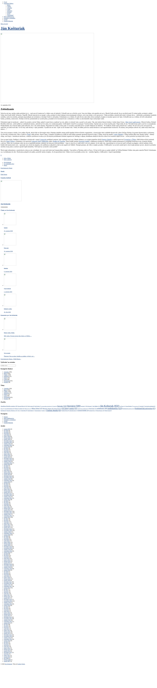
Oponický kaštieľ (84, 141)
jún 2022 (6, 502)
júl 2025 (6, 448)
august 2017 (7, 587)
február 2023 (7, 490)
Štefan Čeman (108, 410)
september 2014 (8, 639)
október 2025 (7, 443)
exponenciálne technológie (47, 406)
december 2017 (8, 582)
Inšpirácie (9, 11)
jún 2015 (6, 626)
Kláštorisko (45, 141)
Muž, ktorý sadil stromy (133, 122)
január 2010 (7, 657)
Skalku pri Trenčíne (59, 141)
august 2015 (7, 623)
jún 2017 (6, 590)
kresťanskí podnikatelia (150, 406)
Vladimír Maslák (53, 410)
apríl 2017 (6, 593)
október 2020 (7, 532)
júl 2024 (6, 465)
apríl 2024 (6, 470)
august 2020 (7, 535)
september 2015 (8, 621)
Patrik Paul (92, 408)
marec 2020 (7, 542)
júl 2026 (6, 430)
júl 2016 (6, 607)
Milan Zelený (37, 408)
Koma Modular (129, 406)
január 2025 (7, 457)
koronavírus (136, 406)
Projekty (9, 12)
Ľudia (8, 9)
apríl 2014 (6, 646)
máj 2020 (6, 539)
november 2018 (8, 565)
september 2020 (8, 533)
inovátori (83, 406)
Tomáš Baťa (24, 410)
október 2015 (7, 620)
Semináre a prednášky (9, 18)
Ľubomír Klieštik (83, 410)
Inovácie (74, 406)
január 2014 (7, 651)
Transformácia (38, 410)
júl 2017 (6, 589)
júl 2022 (6, 501)
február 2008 (7, 659)
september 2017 (8, 586)
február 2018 (7, 579)
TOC (19, 410)
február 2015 (7, 632)
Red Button (3, 410)
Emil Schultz (38, 406)
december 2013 (8, 652)
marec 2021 (7, 524)
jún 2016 (6, 608)
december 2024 (8, 458)
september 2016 (8, 604)
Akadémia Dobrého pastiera (9, 406)
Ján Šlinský (122, 406)
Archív (6, 19)
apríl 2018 (6, 576)
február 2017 (7, 596)
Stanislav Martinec (12, 410)
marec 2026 (7, 436)
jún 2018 (6, 573)
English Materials (8, 21)
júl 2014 (6, 642)
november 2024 (8, 460)
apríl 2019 (6, 558)
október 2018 (7, 567)
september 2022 (8, 498)
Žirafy (29, 134)
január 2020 (7, 545)
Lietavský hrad (36, 141)
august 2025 (7, 446)
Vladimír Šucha (65, 410)
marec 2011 (7, 655)
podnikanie (102, 408)
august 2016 (7, 605)
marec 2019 (7, 560)
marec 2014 (7, 648)
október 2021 (7, 514)
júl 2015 (6, 624)
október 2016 (7, 602)
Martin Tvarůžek (19, 408)
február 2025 (7, 455)
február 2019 (7, 561)
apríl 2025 (6, 452)
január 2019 (7, 562)
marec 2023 (7, 489)
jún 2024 (6, 467)
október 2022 (7, 496)
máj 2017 (6, 592)
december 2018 (8, 564)
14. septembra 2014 (9, 164)
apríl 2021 (6, 523)
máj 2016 (6, 610)
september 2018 (8, 568)
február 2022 (7, 508)
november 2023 (8, 477)
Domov (6, 417)
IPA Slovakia (89, 406)
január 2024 (7, 474)
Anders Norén (21, 664)
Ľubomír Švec (92, 410)
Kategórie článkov (8, 3)
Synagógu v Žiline (130, 139)
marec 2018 (7, 577)
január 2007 (7, 661)
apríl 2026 (6, 435)
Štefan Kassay (100, 410)
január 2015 (7, 633)
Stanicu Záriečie (107, 139)
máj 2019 (6, 557)
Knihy (8, 13)
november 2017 (8, 583)
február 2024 (7, 473)
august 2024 (7, 464)
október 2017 (7, 585)
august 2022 (7, 499)
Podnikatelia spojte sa (128, 408)
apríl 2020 (6, 540)
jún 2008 (6, 658)
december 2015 (8, 617)
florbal (55, 406)
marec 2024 (7, 471)
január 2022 (7, 510)
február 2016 (7, 614)
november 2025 (8, 442)
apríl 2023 (6, 488)
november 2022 (8, 495)
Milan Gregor (28, 408)
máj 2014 (6, 645)
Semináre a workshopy (10, 420)
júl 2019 (6, 554)
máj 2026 (6, 433)
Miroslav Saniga (48, 408)
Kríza (2, 408)
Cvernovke (42, 139)
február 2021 (7, 526)
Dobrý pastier (31, 406)
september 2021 (8, 515)
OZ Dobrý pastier (69, 408)
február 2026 (7, 438)
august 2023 (7, 482)
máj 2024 (6, 468)
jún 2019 (6, 555)
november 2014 (8, 636)
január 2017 (7, 598)
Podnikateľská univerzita (145, 408)
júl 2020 (6, 536)
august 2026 (7, 429)
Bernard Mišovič (22, 406)
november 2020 (8, 530)
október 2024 (7, 461)
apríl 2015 (6, 629)
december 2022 (8, 493)
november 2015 (8, 618)
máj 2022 (6, 504)
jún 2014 (6, 643)
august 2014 (7, 640)
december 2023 (8, 476)
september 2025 (8, 445)
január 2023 (7, 492)
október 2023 (7, 479)
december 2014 (8, 634)
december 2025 (8, 440)
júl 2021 (6, 518)
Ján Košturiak (13, 28)
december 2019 (8, 546)
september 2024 (8, 463)
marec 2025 (7, 454)
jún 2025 (6, 449)
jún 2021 (6, 520)
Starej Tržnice (10, 141)
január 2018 (7, 580)
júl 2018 (6, 571)
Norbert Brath (57, 408)
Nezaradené (10, 15)
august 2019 (7, 552)
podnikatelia (115, 408)
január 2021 (7, 527)
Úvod (5, 2)
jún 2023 (6, 485)
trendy (44, 410)
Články (9, 6)
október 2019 (7, 549)
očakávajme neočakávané (83, 408)
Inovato (62, 406)
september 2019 (8, 551)
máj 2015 (6, 627)
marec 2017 (7, 595)
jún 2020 (6, 537)
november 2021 (8, 513)
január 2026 (7, 439)
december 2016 (8, 599)
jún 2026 (6, 432)
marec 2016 (7, 612)
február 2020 (7, 543)
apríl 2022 (6, 505)
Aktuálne (9, 8)
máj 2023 (6, 486)
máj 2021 (6, 521)
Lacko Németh (118, 134)
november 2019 (8, 548)
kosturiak (142, 406)
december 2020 (8, 529)
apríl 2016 (6, 611)
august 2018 (7, 570)
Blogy (8, 5)
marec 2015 (7, 630)
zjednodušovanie (73, 410)
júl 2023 (6, 483)
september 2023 (8, 480)
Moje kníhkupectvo (9, 16)
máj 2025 (6, 451)
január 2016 (7, 615)
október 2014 (7, 637)
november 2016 (8, 601)
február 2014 (7, 649)
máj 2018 (6, 574)
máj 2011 (6, 654)
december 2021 (8, 511)
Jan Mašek (96, 406)
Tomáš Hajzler (30, 410)
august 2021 (7, 517)
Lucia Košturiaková (9, 408)
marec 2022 (7, 507)
